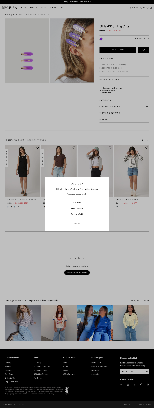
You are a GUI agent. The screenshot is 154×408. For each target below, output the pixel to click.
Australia (77, 202)
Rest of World (77, 214)
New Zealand (77, 208)
